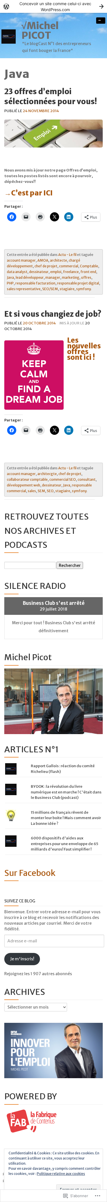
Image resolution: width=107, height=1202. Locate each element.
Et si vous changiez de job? (53, 314)
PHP (10, 283)
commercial (68, 266)
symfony (83, 289)
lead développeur (30, 277)
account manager (21, 260)
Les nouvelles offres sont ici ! (84, 349)
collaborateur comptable (27, 479)
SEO (50, 491)
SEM (41, 491)
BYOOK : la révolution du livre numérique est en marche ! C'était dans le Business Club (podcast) (66, 792)
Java (10, 277)
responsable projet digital (78, 283)
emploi (55, 272)
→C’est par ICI (29, 193)
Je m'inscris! (22, 958)
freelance (71, 272)
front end (88, 272)
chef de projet (46, 266)
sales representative (24, 289)
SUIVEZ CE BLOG (19, 901)
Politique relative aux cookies (61, 1173)
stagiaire (67, 289)
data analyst (17, 272)
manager (52, 277)
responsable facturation (35, 283)
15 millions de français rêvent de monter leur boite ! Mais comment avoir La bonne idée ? (66, 818)
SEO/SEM (50, 289)
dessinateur (39, 272)
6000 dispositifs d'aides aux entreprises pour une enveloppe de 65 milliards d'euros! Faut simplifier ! (64, 844)
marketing (70, 277)
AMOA (42, 260)
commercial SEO (62, 479)
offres (86, 277)
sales (32, 491)
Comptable (89, 266)
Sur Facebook (29, 873)
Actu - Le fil (67, 254)
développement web (23, 485)
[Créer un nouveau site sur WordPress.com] (53, 6)
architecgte (47, 474)
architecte (58, 260)
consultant (87, 479)
